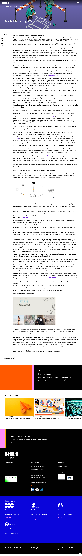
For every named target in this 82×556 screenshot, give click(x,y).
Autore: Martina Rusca (5, 32)
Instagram (7, 467)
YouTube (7, 471)
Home (6, 6)
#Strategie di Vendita (9, 358)
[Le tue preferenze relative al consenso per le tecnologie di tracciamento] (80, 554)
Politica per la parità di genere (65, 548)
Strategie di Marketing (13, 6)
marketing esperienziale (48, 116)
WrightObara (52, 277)
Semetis (69, 169)
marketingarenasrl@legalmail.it (40, 477)
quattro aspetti (24, 217)
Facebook (7, 469)
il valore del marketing (54, 75)
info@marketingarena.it (39, 475)
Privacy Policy (35, 547)
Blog (8, 6)
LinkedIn (6, 465)
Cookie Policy (35, 549)
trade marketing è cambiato (47, 155)
